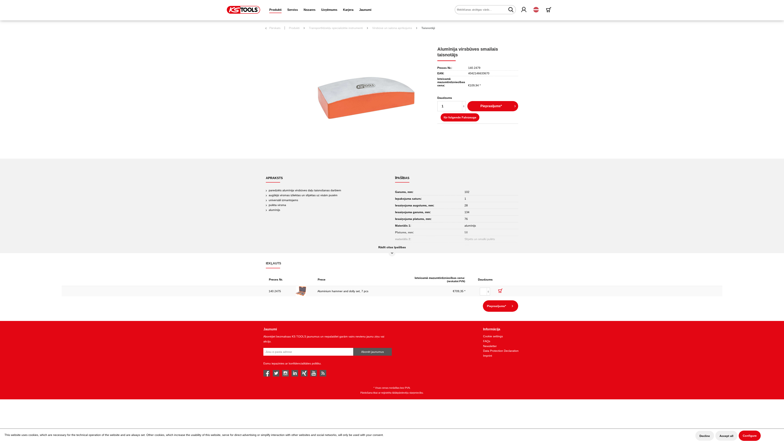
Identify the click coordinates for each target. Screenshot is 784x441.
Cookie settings (493, 336)
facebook (266, 373)
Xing (304, 373)
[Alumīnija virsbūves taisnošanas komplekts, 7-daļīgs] (304, 291)
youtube (313, 373)
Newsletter (490, 346)
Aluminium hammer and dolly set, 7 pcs (342, 291)
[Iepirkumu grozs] (549, 10)
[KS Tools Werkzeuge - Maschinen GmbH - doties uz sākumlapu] (243, 10)
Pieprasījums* (491, 106)
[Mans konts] (524, 9)
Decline (704, 436)
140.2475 (275, 291)
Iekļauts (273, 263)
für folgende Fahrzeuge (460, 117)
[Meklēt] (511, 9)
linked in (295, 373)
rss (323, 373)
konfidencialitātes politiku (305, 363)
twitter (276, 373)
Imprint (487, 355)
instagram (285, 373)
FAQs (486, 341)
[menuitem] (275, 9)
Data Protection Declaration (501, 350)
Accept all (726, 436)
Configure (750, 435)
